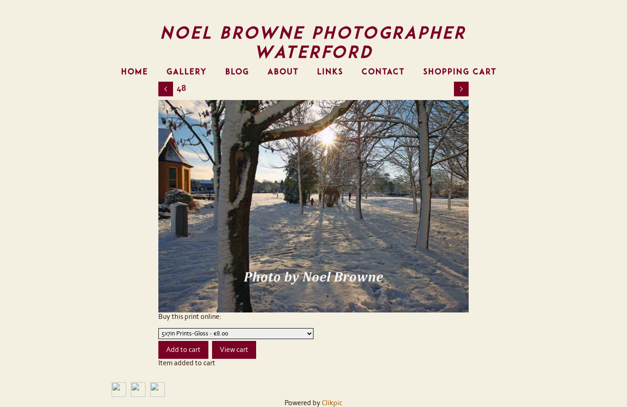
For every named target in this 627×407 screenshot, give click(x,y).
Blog (237, 71)
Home (134, 71)
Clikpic (332, 403)
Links (330, 71)
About (283, 71)
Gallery (187, 71)
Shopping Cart (460, 71)
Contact (383, 71)
